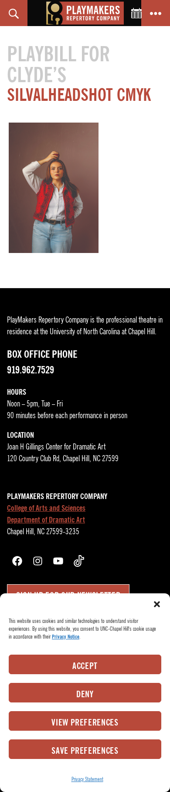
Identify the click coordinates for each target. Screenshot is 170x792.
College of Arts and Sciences (46, 508)
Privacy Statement (87, 779)
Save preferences (85, 750)
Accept (85, 666)
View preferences (85, 722)
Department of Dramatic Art (46, 520)
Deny (85, 694)
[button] (157, 604)
